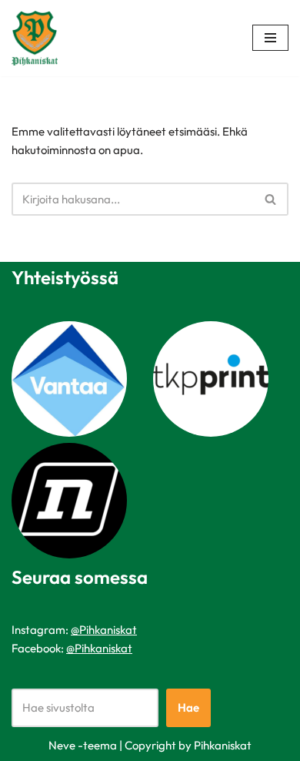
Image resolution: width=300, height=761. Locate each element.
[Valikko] (270, 38)
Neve (61, 745)
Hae (188, 707)
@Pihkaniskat (104, 629)
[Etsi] (271, 199)
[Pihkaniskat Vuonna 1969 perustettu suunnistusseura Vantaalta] (38, 38)
